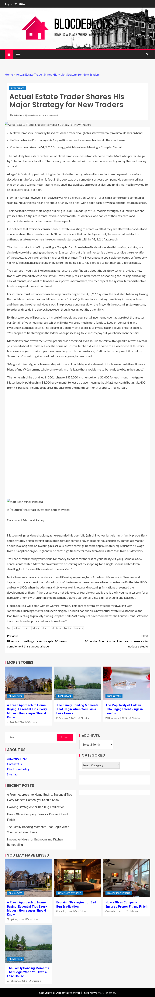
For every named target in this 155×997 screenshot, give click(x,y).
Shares (45, 628)
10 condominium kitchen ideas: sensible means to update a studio (116, 641)
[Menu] (18, 54)
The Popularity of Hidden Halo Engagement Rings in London (124, 709)
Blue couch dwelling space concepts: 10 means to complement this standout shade (38, 641)
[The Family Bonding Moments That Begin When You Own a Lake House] (77, 683)
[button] (18, 54)
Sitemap (12, 774)
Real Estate (17, 88)
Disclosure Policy (18, 769)
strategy (56, 628)
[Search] (147, 54)
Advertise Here (17, 759)
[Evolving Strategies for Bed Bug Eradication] (77, 878)
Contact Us (14, 764)
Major (36, 628)
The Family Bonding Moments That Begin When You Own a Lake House (77, 709)
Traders (78, 628)
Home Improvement (69, 893)
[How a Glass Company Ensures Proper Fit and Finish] (126, 878)
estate (26, 628)
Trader (67, 628)
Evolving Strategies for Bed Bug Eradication (35, 807)
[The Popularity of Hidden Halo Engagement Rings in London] (126, 683)
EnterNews (89, 992)
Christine (17, 115)
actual (17, 628)
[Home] (9, 54)
